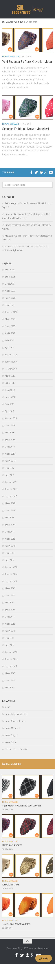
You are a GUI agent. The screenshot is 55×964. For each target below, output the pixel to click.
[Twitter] (36, 172)
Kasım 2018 (10, 397)
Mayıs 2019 (10, 376)
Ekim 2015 (9, 638)
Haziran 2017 (11, 496)
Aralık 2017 (10, 453)
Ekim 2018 (9, 404)
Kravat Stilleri (11, 742)
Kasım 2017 (10, 461)
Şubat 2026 (10, 276)
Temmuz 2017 (11, 489)
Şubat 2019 (10, 383)
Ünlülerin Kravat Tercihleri (16, 749)
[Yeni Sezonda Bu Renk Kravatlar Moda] (27, 40)
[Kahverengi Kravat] (27, 866)
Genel (7, 707)
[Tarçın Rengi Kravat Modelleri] (27, 905)
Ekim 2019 (9, 340)
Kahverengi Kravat (11, 884)
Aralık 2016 (10, 538)
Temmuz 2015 (11, 659)
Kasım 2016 (10, 546)
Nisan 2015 (10, 680)
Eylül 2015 (9, 645)
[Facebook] (31, 172)
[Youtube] (51, 172)
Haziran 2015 (11, 666)
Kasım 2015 (10, 631)
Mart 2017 (9, 517)
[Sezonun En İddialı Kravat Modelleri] (27, 107)
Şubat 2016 (10, 609)
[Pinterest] (41, 172)
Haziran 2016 (11, 581)
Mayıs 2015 (10, 673)
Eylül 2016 (9, 560)
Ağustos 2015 (11, 652)
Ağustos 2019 (11, 354)
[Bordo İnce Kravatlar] (27, 826)
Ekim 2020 (9, 305)
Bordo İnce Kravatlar (12, 845)
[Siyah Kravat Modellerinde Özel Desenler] (27, 787)
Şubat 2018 (10, 439)
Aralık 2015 (10, 623)
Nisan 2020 (10, 326)
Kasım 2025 (10, 298)
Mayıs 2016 (10, 588)
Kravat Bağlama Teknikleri (16, 714)
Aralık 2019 (10, 333)
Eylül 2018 (9, 411)
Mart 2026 (9, 269)
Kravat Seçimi (11, 735)
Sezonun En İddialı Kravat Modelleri (25, 129)
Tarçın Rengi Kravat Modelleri (16, 924)
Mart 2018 (9, 432)
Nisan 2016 (10, 595)
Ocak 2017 (10, 531)
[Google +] (46, 172)
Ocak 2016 (10, 616)
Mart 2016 (9, 602)
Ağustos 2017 (11, 482)
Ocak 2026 (10, 283)
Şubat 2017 (10, 524)
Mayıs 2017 (10, 503)
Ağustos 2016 (11, 567)
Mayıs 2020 (10, 319)
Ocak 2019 (10, 390)
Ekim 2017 (9, 468)
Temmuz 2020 (11, 312)
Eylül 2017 (9, 475)
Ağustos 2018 (11, 418)
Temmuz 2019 (11, 361)
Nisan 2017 (10, 510)
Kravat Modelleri (10, 56)
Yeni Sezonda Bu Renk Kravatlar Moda (27, 62)
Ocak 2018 (10, 446)
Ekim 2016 (9, 553)
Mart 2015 (9, 687)
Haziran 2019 (11, 368)
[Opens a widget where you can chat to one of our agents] (43, 958)
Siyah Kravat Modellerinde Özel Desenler (21, 805)
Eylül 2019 (9, 347)
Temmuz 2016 (11, 574)
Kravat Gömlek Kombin (15, 721)
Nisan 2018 (10, 425)
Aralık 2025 (10, 291)
